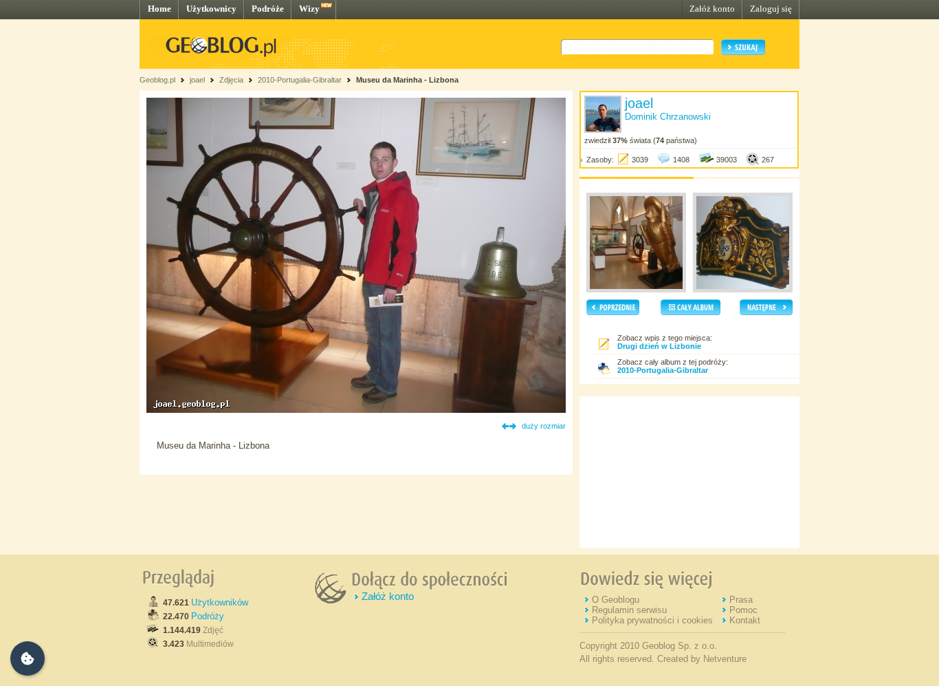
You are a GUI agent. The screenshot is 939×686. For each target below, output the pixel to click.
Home (159, 8)
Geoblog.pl (157, 80)
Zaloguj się (771, 8)
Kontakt (744, 620)
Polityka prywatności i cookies (652, 620)
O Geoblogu (615, 599)
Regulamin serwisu (629, 610)
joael (197, 80)
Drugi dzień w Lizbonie (659, 346)
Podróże (268, 8)
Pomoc (743, 610)
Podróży (207, 616)
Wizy (309, 8)
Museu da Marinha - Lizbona (407, 80)
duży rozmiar (544, 426)
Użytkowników (219, 602)
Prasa (741, 599)
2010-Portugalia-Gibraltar (300, 80)
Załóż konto (712, 8)
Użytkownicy (211, 8)
